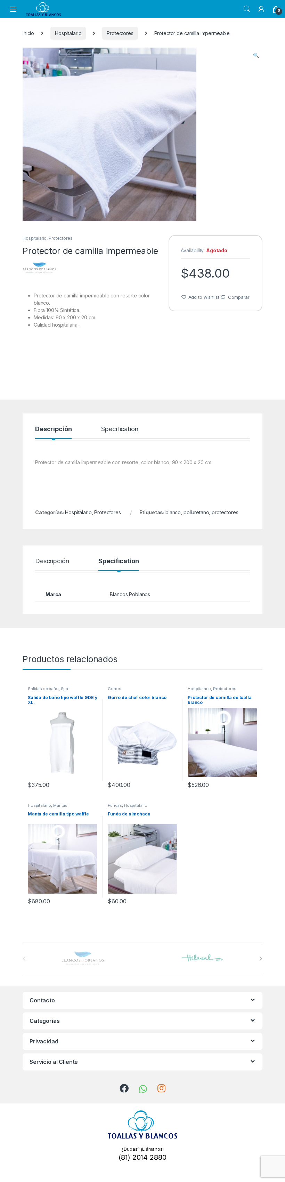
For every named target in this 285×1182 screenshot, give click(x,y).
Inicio (28, 33)
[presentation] (260, 958)
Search (247, 9)
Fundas (115, 805)
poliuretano (196, 512)
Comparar (239, 297)
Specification (119, 429)
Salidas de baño (43, 688)
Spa (64, 688)
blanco (173, 512)
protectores (225, 512)
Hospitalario (68, 33)
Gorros (114, 688)
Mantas (60, 805)
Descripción (53, 429)
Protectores (120, 33)
